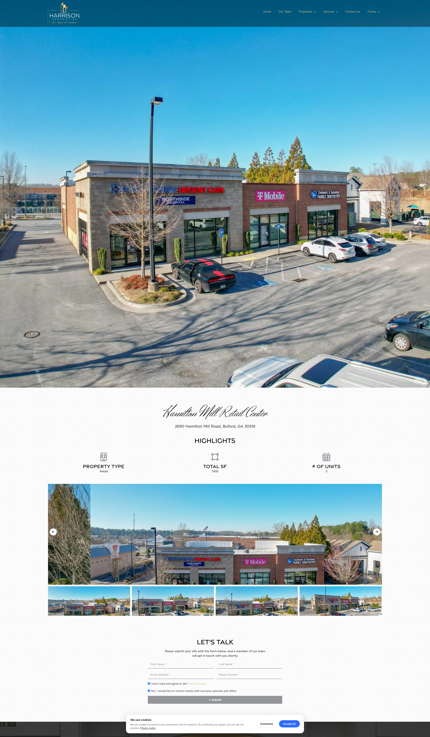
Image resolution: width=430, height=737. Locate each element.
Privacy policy (148, 728)
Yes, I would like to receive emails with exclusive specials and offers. (194, 691)
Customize (266, 723)
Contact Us (353, 11)
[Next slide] (376, 531)
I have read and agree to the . (178, 684)
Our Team (284, 11)
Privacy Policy (197, 684)
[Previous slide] (53, 531)
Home (267, 11)
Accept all (289, 723)
